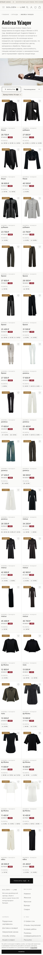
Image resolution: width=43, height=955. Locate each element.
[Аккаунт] (31, 7)
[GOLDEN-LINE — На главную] (15, 7)
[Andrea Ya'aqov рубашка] (32, 112)
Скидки (27, 909)
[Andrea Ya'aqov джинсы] (32, 355)
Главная (5, 14)
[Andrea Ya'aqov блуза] (10, 112)
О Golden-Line (29, 921)
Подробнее (33, 947)
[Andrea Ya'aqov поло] (32, 647)
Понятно (21, 951)
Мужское (27, 901)
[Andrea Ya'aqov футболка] (10, 647)
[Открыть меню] (3, 7)
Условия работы (30, 929)
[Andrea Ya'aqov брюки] (10, 258)
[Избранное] (35, 7)
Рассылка (28, 940)
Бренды (15, 14)
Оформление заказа (10, 932)
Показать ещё (20, 881)
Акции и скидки (8, 940)
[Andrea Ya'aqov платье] (32, 501)
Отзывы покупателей (32, 925)
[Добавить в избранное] (18, 101)
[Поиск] (27, 7)
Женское (27, 898)
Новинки (27, 894)
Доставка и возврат (10, 928)
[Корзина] (39, 7)
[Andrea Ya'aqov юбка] (10, 841)
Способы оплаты (8, 936)
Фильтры (12, 89)
